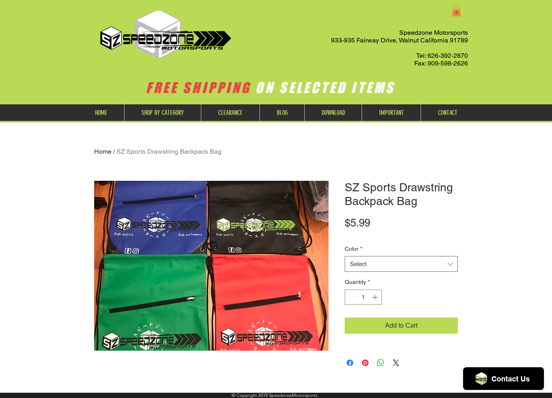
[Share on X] (396, 363)
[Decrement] (351, 297)
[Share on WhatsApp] (381, 363)
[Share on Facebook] (350, 363)
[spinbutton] (363, 297)
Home (103, 151)
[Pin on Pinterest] (365, 363)
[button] (456, 10)
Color (353, 249)
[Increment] (376, 297)
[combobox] (401, 264)
